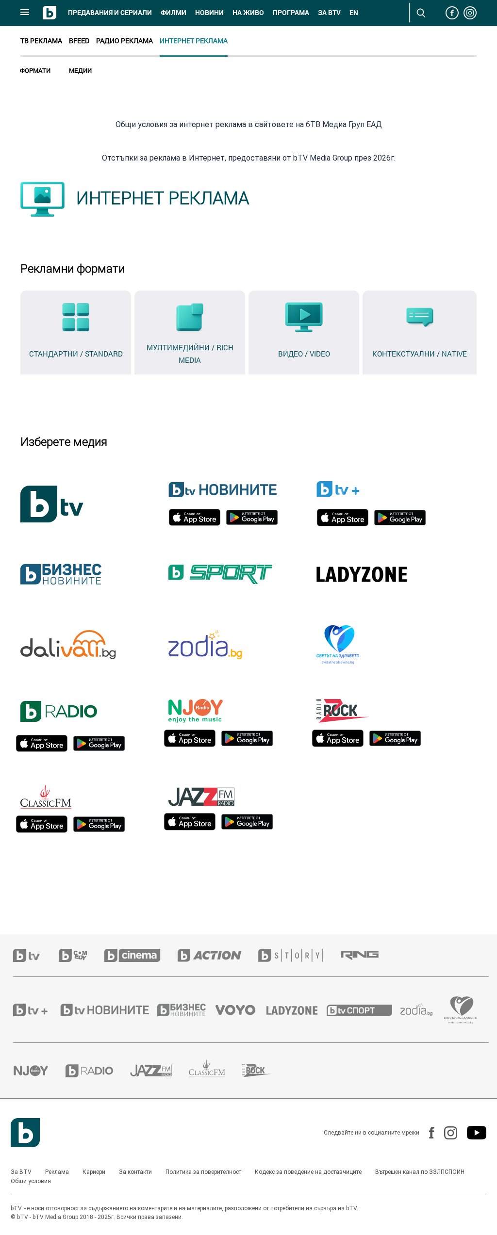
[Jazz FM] (159, 1070)
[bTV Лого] (25, 1132)
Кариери (94, 1172)
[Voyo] (240, 1010)
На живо (248, 12)
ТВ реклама (41, 40)
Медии (80, 70)
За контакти (135, 1172)
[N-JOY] (39, 1070)
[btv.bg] (36, 955)
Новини (209, 12)
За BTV (21, 1172)
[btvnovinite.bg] (108, 1009)
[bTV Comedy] (81, 955)
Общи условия (31, 1181)
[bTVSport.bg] (363, 1010)
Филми (173, 12)
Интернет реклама (194, 40)
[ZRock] (265, 1070)
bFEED (79, 40)
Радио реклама (124, 40)
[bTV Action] (218, 955)
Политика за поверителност (203, 1172)
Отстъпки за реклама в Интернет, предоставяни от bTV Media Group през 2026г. (249, 157)
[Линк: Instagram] (445, 1132)
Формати (35, 70)
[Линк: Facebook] (426, 1132)
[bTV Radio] (98, 1070)
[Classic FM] (215, 1070)
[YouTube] (471, 1132)
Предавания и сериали (110, 12)
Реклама (57, 1172)
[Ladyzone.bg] (296, 1010)
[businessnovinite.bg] (186, 1010)
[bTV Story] (299, 955)
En (353, 12)
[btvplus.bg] (36, 1010)
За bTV (329, 12)
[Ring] (368, 955)
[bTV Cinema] (141, 955)
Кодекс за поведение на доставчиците (308, 1172)
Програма (291, 12)
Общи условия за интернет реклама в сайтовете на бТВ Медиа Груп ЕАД (249, 124)
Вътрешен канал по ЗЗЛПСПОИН (419, 1172)
